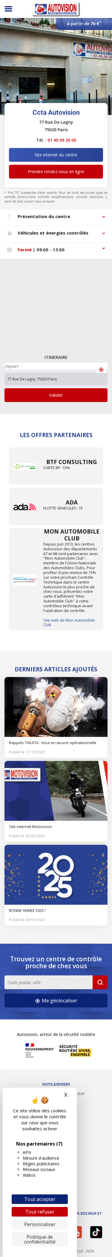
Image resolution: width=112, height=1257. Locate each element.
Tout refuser (39, 1211)
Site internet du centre (56, 155)
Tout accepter (40, 1199)
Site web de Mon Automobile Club (69, 622)
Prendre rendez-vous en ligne (56, 171)
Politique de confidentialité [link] (40, 1239)
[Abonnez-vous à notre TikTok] (97, 1232)
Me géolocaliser (59, 1000)
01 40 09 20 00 (61, 140)
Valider (56, 395)
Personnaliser (40, 1224)
